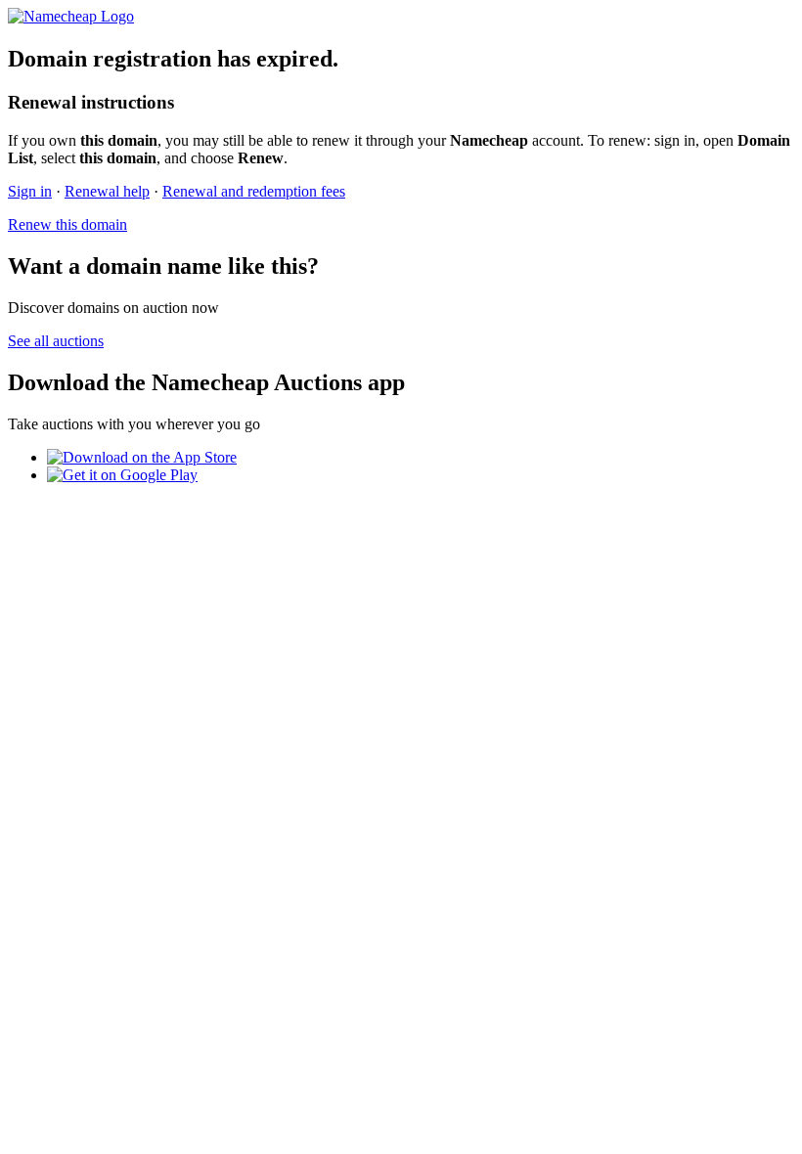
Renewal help (107, 191)
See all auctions (56, 341)
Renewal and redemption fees (253, 191)
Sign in (30, 191)
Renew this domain (67, 224)
